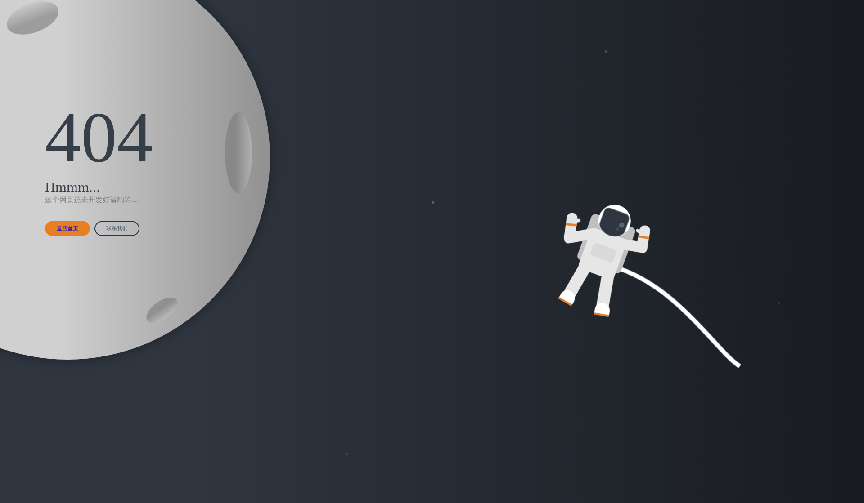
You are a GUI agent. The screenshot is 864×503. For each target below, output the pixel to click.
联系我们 (117, 228)
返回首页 (67, 228)
